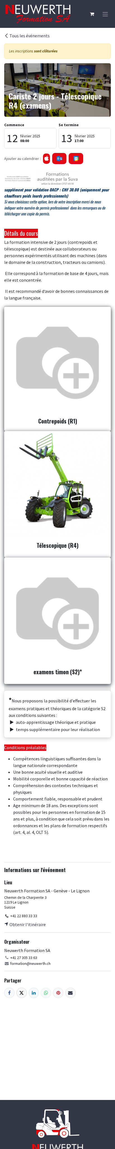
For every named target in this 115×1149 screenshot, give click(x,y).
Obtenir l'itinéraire (27, 924)
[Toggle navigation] (105, 14)
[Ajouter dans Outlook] (59, 158)
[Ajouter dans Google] (76, 158)
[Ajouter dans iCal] (46, 159)
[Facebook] (9, 993)
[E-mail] (70, 993)
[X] (21, 993)
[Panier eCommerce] (91, 14)
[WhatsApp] (46, 993)
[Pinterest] (58, 993)
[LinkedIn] (34, 993)
